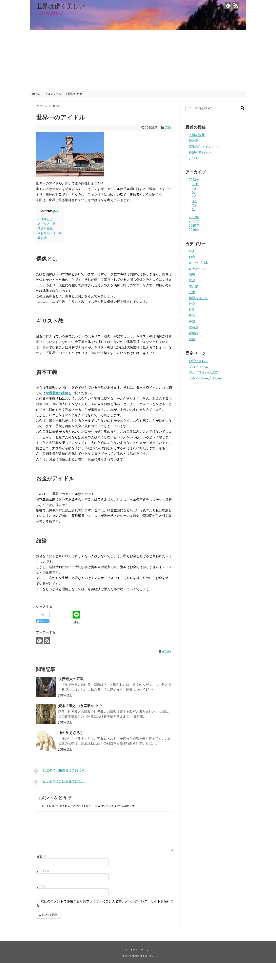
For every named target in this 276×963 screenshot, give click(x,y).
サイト (41, 886)
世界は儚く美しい (60, 6)
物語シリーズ (198, 298)
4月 (194, 196)
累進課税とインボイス (205, 146)
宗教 (168, 127)
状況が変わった (200, 152)
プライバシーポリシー (205, 378)
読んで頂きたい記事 (203, 372)
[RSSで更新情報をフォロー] (235, 5)
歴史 (192, 292)
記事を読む (65, 695)
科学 (192, 309)
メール (43, 871)
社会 (192, 304)
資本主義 (45, 228)
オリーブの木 (198, 262)
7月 (194, 188)
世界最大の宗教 (57, 393)
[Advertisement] (138, 60)
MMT (192, 251)
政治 (192, 280)
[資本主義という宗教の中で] (46, 714)
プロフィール (52, 93)
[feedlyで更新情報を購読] (228, 5)
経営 (192, 315)
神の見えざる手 (71, 733)
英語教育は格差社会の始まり (64, 770)
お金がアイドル (50, 233)
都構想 (193, 333)
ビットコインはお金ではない (64, 781)
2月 (194, 205)
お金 (192, 257)
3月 (194, 201)
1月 (194, 209)
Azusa (166, 651)
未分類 (193, 286)
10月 (195, 184)
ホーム (36, 93)
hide (57, 211)
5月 (194, 192)
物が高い (195, 141)
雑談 (192, 339)
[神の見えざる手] (46, 741)
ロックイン (197, 268)
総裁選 (193, 327)
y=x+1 (193, 158)
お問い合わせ (73, 93)
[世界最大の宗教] (46, 687)
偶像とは (45, 219)
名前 (41, 856)
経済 (192, 321)
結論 (42, 237)
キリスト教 (47, 223)
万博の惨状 (197, 135)
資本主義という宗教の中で (80, 706)
